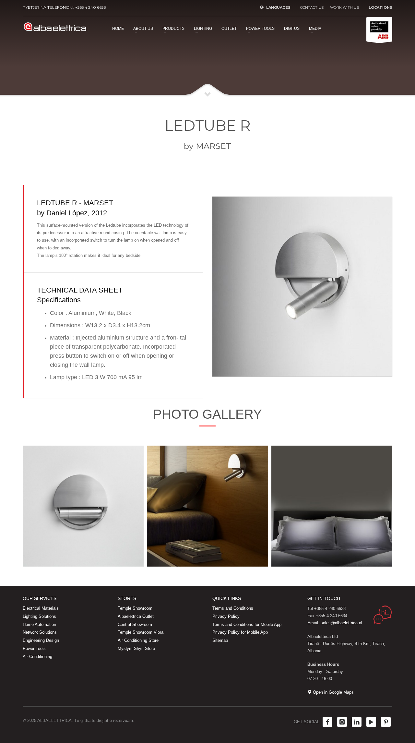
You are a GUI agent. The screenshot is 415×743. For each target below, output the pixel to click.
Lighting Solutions (39, 616)
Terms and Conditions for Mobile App (246, 624)
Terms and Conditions (232, 608)
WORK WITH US (344, 7)
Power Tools (34, 648)
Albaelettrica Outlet (136, 616)
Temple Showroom (135, 608)
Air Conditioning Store (138, 640)
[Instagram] (342, 722)
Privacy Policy (226, 616)
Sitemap (220, 640)
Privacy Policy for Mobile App (240, 632)
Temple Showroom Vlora (140, 632)
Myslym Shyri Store (136, 648)
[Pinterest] (386, 722)
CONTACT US (312, 7)
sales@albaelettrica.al (341, 622)
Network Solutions (40, 632)
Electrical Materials (41, 608)
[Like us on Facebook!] (327, 722)
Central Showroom (135, 624)
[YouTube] (371, 722)
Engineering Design (41, 640)
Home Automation (39, 624)
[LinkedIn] (357, 722)
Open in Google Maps (333, 692)
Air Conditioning (37, 656)
